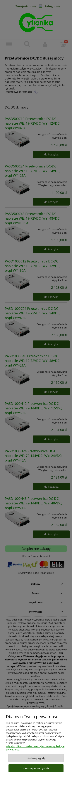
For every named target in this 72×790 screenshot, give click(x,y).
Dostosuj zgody (36, 758)
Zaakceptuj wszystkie (36, 768)
